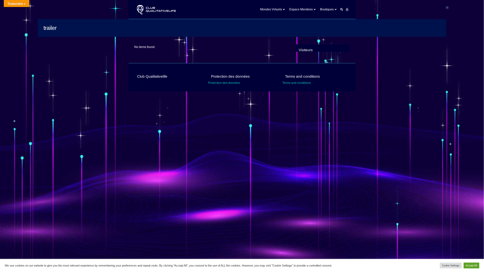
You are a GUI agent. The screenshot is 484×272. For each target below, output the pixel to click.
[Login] (347, 9)
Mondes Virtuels (271, 9)
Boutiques (327, 9)
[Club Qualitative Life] (156, 9)
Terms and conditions (296, 82)
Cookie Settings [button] (450, 265)
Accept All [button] (471, 265)
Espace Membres (301, 9)
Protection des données (224, 82)
